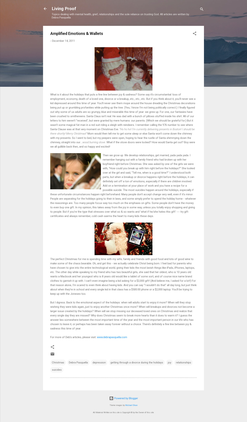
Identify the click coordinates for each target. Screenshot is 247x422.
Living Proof (64, 8)
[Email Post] (52, 355)
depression (99, 362)
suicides (57, 369)
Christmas (58, 362)
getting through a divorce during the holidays (136, 362)
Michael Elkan (131, 405)
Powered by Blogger (126, 398)
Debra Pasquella (78, 362)
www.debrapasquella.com (111, 337)
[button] (194, 34)
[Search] (202, 9)
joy (169, 362)
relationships (183, 362)
